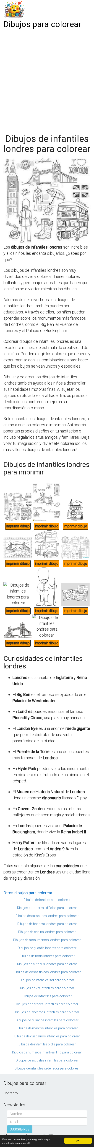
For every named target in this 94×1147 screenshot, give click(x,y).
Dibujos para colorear (42, 24)
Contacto (10, 1093)
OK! (78, 1140)
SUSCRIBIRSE (19, 1129)
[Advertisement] (47, 80)
